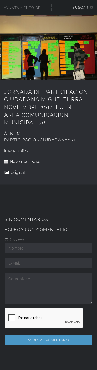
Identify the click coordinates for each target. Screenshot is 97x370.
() (16, 240)
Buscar (80, 7)
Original (18, 172)
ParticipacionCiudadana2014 (41, 140)
